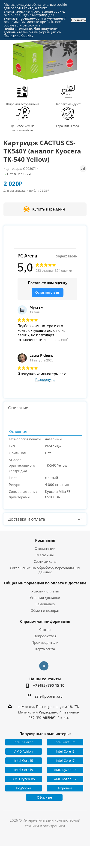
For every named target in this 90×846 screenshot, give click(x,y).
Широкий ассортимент (22, 104)
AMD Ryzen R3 (65, 770)
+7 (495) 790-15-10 (48, 685)
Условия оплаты (45, 591)
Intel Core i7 (65, 760)
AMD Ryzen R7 (65, 779)
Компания (45, 540)
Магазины (45, 555)
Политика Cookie (18, 35)
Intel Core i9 (23, 770)
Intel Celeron (23, 742)
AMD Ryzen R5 (23, 779)
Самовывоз (45, 604)
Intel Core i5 (23, 760)
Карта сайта (45, 649)
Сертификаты (45, 561)
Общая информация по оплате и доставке (45, 583)
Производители (45, 642)
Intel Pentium (65, 742)
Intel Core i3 (65, 751)
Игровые (65, 788)
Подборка (23, 788)
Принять (78, 20)
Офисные (44, 797)
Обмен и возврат (45, 610)
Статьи (45, 629)
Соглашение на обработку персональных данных (45, 570)
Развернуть (45, 380)
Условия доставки (45, 597)
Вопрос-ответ (45, 636)
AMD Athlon (23, 751)
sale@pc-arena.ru (49, 696)
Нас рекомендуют (68, 104)
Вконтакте (43, 665)
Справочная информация (45, 621)
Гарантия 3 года (67, 126)
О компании (45, 548)
